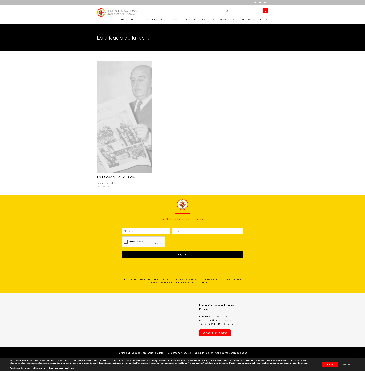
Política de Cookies (203, 352)
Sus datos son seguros (179, 352)
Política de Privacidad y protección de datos (141, 352)
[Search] (265, 10)
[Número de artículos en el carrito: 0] (226, 10)
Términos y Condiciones (199, 279)
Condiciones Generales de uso (231, 352)
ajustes (70, 368)
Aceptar (330, 364)
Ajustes (346, 364)
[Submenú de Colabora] (207, 19)
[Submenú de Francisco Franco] (189, 19)
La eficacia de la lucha (116, 177)
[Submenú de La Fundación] (228, 19)
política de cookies (278, 363)
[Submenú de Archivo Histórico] (163, 19)
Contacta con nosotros (215, 332)
